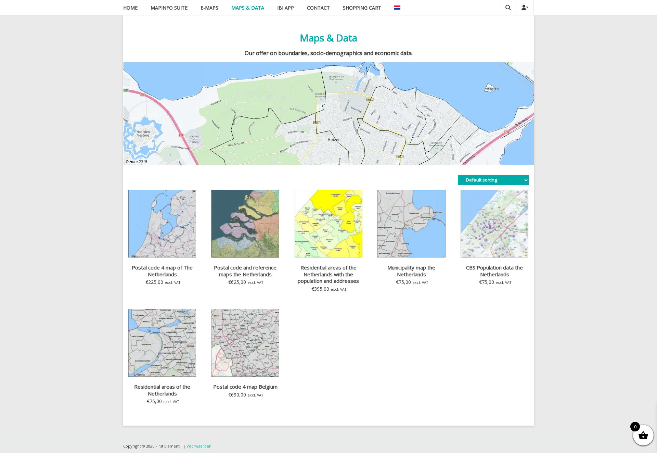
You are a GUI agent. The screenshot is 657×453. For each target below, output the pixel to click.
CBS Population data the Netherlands (494, 271)
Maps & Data (247, 7)
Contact (318, 7)
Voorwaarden (198, 446)
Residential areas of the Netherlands (162, 390)
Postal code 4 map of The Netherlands (162, 271)
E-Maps (209, 7)
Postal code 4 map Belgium (245, 386)
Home (130, 7)
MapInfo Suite (169, 7)
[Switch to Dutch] (397, 7)
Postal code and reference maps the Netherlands (245, 271)
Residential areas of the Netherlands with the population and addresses (328, 274)
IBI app (285, 7)
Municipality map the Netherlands (411, 271)
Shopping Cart (362, 7)
